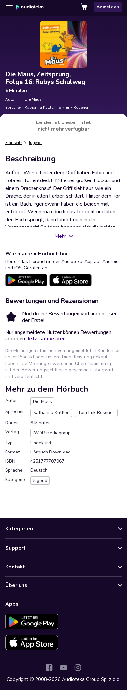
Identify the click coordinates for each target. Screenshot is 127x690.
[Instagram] (78, 667)
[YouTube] (63, 667)
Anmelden (107, 7)
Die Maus (33, 99)
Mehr (60, 236)
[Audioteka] (30, 7)
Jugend (35, 142)
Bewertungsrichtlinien (44, 370)
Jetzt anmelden (46, 338)
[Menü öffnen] (9, 7)
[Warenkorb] (85, 7)
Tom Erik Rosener (72, 107)
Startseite (13, 142)
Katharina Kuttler (40, 107)
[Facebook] (49, 667)
